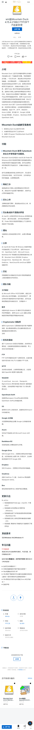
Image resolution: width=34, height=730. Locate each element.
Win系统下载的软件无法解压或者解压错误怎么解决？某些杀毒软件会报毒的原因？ (17, 575)
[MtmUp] (17, 2)
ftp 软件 (22, 623)
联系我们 (21, 669)
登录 (28, 2)
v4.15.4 (5, 500)
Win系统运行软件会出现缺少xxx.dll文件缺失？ (16, 580)
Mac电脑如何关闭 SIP (10, 571)
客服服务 (6, 549)
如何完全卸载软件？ (9, 566)
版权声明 (6, 584)
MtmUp (7, 616)
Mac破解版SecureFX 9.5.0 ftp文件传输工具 (25, 699)
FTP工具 (17, 53)
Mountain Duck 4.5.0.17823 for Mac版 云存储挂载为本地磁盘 (8, 699)
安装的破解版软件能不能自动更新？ (15, 569)
